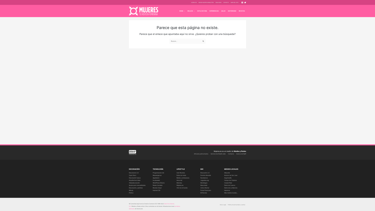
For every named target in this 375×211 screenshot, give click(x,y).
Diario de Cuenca (229, 185)
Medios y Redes (240, 151)
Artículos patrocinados (201, 154)
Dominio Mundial (205, 175)
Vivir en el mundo (182, 188)
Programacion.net (158, 173)
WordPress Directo (159, 183)
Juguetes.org (204, 180)
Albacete (227, 173)
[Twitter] (245, 2)
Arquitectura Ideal (134, 180)
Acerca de (194, 2)
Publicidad (218, 2)
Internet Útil (156, 190)
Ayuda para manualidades (137, 185)
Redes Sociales (157, 185)
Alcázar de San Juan (230, 175)
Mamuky (179, 183)
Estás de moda (181, 175)
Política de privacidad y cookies (236, 204)
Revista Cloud (157, 188)
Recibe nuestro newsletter (206, 2)
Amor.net (179, 180)
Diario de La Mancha (230, 188)
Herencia (227, 190)
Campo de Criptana (230, 180)
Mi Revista (203, 193)
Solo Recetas (181, 173)
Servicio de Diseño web (218, 154)
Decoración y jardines (136, 188)
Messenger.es (157, 175)
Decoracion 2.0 (134, 173)
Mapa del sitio (234, 2)
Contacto (226, 2)
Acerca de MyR (241, 154)
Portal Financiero (205, 190)
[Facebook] (242, 2)
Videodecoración (134, 183)
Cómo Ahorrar (204, 188)
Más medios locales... (231, 193)
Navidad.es (204, 178)
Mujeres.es (180, 185)
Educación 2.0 (204, 173)
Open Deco (132, 175)
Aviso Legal (223, 204)
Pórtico (131, 193)
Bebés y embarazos (183, 178)
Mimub (131, 190)
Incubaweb (156, 180)
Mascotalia (203, 185)
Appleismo (156, 178)
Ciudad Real (228, 183)
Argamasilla (228, 178)
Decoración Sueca (135, 178)
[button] (184, 11)
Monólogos (203, 183)
